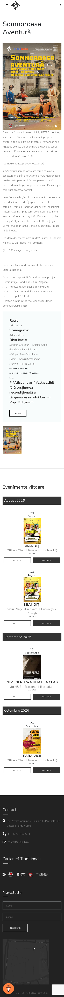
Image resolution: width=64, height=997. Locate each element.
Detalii (46, 560)
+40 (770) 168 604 (19, 834)
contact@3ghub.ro (18, 842)
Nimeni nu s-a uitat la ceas (32, 682)
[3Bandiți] (32, 531)
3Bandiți (32, 546)
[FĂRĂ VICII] (32, 741)
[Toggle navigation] (7, 5)
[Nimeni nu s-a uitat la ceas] (32, 667)
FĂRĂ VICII (32, 756)
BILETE (18, 413)
